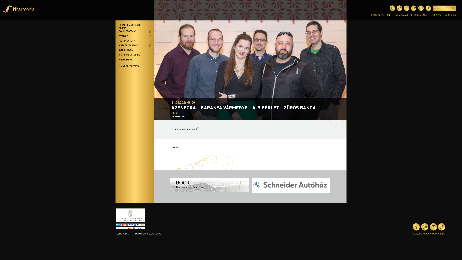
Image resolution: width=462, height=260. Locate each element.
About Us (436, 15)
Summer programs (128, 45)
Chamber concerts (129, 66)
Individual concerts (129, 54)
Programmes (420, 15)
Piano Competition (380, 15)
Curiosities (450, 15)
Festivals (123, 36)
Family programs (127, 31)
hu (428, 8)
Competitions (126, 50)
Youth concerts (127, 40)
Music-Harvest (402, 15)
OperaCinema (125, 59)
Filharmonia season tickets (129, 26)
